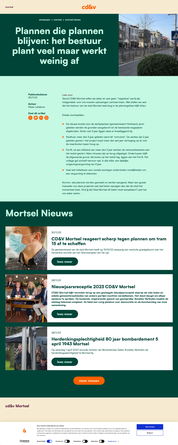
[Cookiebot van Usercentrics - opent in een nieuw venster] (25, 441)
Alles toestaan (150, 427)
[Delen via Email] (41, 118)
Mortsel (9, 7)
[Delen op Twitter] (30, 118)
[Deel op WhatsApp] (46, 118)
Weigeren (150, 433)
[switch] (67, 441)
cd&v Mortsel (17, 406)
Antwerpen (44, 19)
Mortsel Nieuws (73, 19)
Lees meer (64, 262)
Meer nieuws (89, 381)
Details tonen (112, 441)
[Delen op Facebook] (36, 118)
